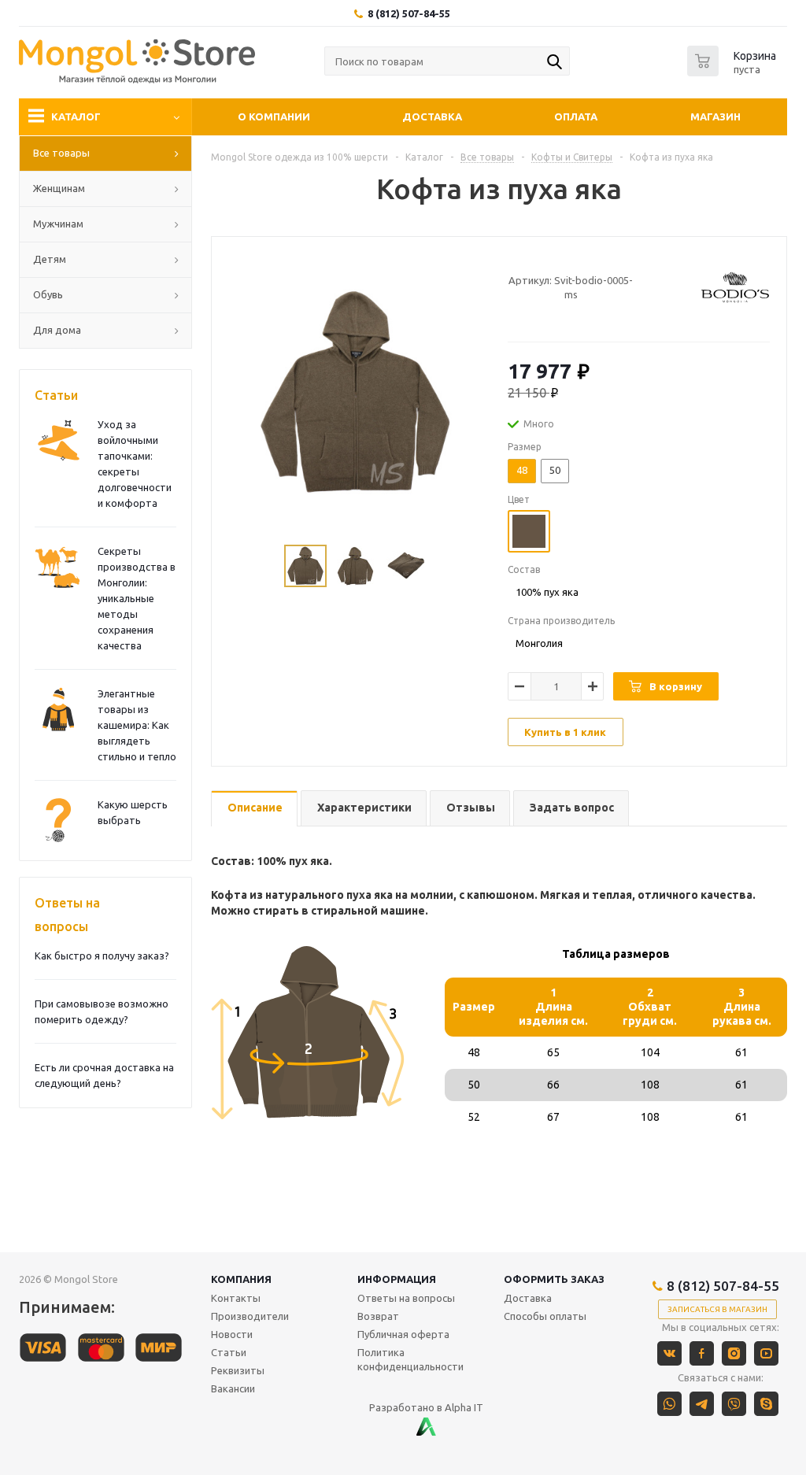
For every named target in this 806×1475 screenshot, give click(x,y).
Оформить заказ (554, 1279)
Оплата (575, 116)
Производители (250, 1316)
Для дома (57, 329)
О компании (274, 116)
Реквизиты (237, 1370)
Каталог (76, 116)
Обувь (48, 294)
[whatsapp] (669, 1404)
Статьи (56, 395)
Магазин (715, 116)
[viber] (734, 1404)
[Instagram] (734, 1353)
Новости (232, 1334)
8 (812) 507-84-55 (409, 13)
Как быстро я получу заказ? (102, 955)
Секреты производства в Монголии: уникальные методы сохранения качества (137, 598)
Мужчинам (58, 223)
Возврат (378, 1316)
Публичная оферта (403, 1334)
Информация (396, 1279)
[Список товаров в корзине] (733, 71)
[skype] (766, 1404)
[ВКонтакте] (669, 1353)
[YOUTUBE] (766, 1353)
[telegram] (702, 1404)
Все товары (61, 152)
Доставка (432, 116)
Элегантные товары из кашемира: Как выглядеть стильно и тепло (137, 725)
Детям (49, 258)
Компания (241, 1279)
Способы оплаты (545, 1316)
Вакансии (233, 1388)
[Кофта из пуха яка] (355, 391)
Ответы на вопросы (67, 914)
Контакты (236, 1297)
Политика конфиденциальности (410, 1359)
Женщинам (59, 188)
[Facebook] (702, 1353)
